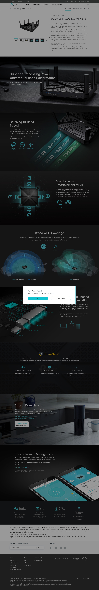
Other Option (61, 298)
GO (38, 298)
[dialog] (49, 295)
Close (73, 288)
